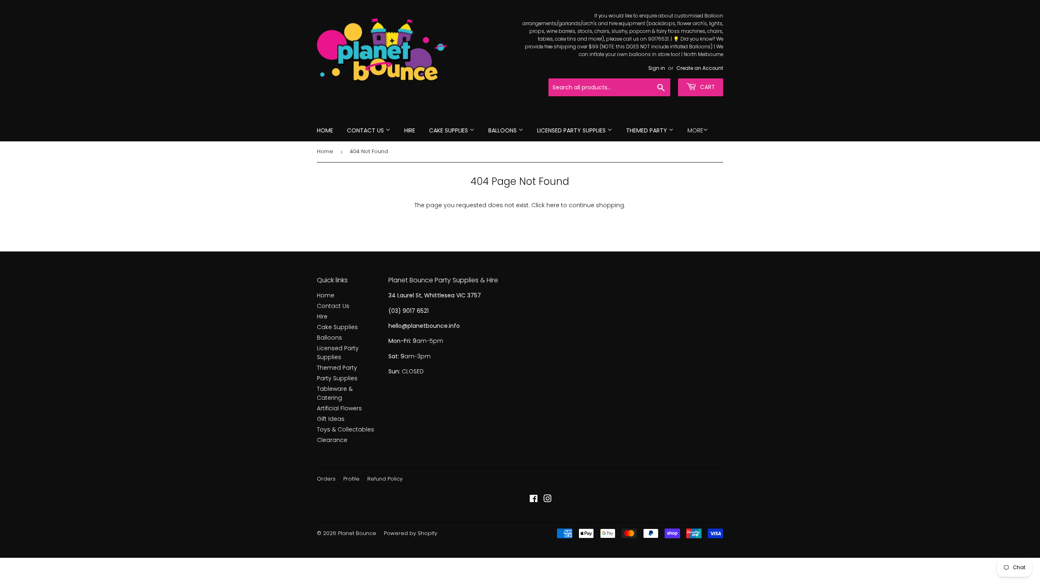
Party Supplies (337, 378)
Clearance (332, 440)
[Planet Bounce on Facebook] (533, 500)
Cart (706, 87)
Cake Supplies (449, 130)
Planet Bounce (357, 533)
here (552, 205)
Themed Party (647, 130)
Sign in (656, 68)
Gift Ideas (330, 419)
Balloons (503, 130)
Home (325, 130)
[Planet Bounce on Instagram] (548, 500)
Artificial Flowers (339, 408)
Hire (409, 130)
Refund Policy (385, 479)
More (695, 130)
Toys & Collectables (345, 429)
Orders (326, 479)
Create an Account (699, 68)
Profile (351, 479)
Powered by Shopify (410, 533)
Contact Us (366, 130)
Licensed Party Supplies (572, 130)
